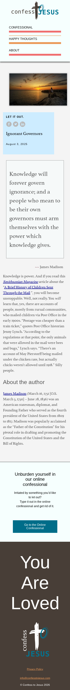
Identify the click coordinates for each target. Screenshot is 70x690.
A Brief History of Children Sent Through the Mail (28, 290)
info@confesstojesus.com (35, 678)
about (14, 50)
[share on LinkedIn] (22, 126)
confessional (21, 27)
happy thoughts (23, 38)
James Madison (14, 393)
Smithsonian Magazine (20, 282)
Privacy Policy (35, 669)
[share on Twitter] (16, 126)
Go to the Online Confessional (35, 526)
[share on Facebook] (9, 126)
